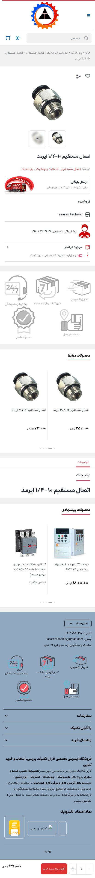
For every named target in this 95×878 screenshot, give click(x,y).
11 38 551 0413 (74, 633)
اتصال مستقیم (35, 52)
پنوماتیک (76, 52)
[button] (54, 448)
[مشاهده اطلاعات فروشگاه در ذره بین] (41, 828)
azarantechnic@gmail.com (65, 639)
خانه (87, 52)
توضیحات (83, 462)
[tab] (83, 462)
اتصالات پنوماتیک (57, 52)
